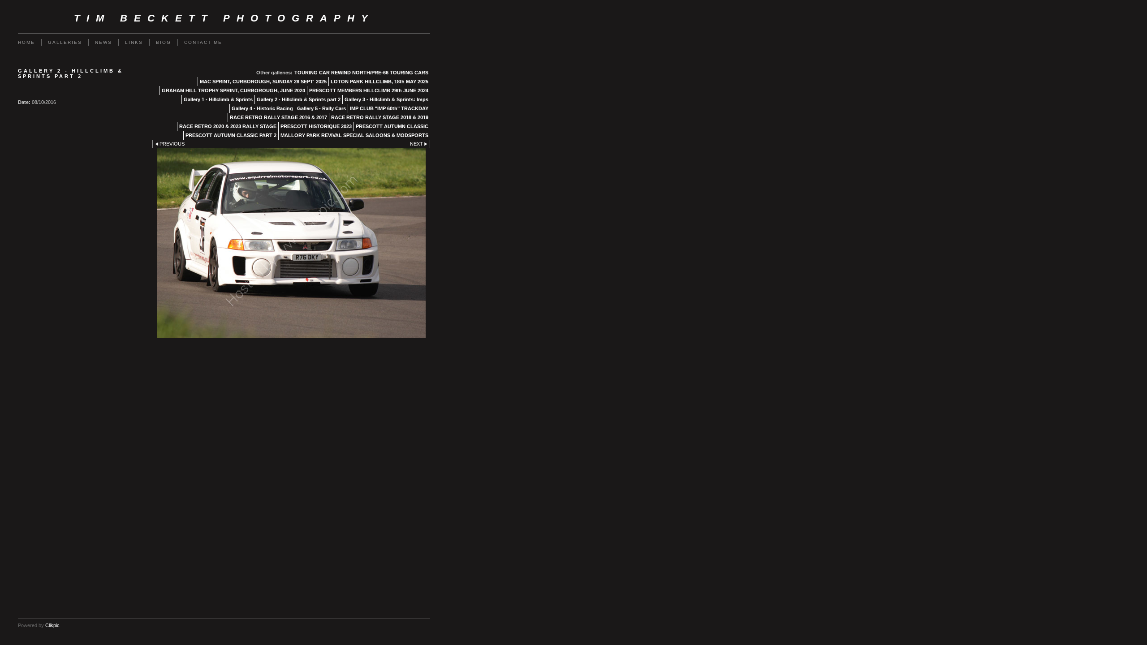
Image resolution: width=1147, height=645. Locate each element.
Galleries (65, 42)
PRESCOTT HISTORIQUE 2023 (316, 126)
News (103, 42)
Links (134, 42)
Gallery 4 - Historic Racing (262, 108)
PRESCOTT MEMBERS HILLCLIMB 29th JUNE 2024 (368, 90)
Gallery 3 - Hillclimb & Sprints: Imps (386, 99)
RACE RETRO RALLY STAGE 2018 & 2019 (379, 117)
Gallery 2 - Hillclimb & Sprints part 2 (299, 99)
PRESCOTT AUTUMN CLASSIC (392, 126)
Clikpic (52, 625)
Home (26, 42)
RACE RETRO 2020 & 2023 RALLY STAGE (227, 126)
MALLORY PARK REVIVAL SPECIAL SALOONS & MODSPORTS (354, 135)
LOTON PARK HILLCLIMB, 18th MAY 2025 (379, 81)
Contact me (203, 42)
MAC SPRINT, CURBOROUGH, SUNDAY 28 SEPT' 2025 (263, 81)
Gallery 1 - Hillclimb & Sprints (218, 99)
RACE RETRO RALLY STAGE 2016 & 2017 (278, 117)
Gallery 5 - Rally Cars (321, 108)
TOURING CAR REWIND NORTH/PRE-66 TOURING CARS (361, 72)
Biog (163, 42)
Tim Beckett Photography (224, 18)
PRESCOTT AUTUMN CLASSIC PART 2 (230, 135)
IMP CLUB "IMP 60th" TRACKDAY (389, 108)
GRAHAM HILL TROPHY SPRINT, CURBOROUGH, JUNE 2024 (233, 90)
